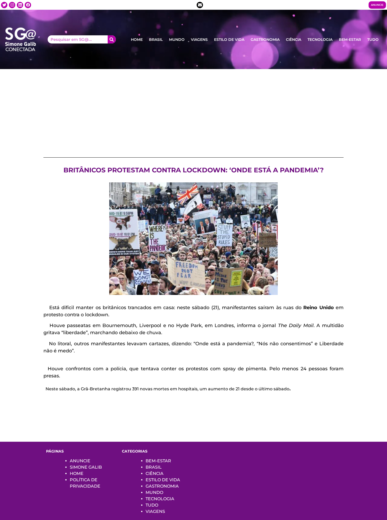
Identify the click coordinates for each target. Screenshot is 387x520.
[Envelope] (200, 5)
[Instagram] (12, 5)
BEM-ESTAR (350, 39)
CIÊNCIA (293, 39)
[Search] (112, 39)
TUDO (373, 39)
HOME (137, 39)
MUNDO (177, 39)
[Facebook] (28, 5)
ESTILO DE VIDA (229, 39)
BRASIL (156, 39)
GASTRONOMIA (265, 39)
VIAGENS (199, 39)
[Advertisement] (193, 108)
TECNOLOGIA (320, 39)
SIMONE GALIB (86, 467)
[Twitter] (4, 5)
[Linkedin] (20, 5)
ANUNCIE (80, 460)
